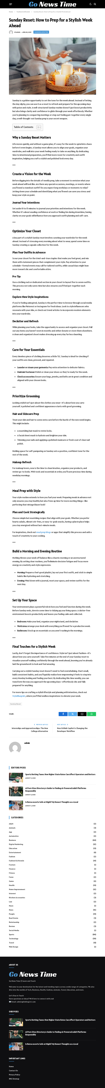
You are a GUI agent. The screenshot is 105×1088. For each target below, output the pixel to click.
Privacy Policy (14, 1075)
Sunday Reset (15, 704)
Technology (13, 938)
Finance (12, 869)
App (10, 832)
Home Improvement (17, 889)
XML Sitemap (14, 1079)
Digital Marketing (16, 844)
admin (18, 32)
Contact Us (13, 1070)
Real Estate (13, 918)
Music (11, 906)
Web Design (13, 947)
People (12, 914)
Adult (11, 824)
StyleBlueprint (18, 696)
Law (10, 902)
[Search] (94, 4)
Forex (11, 877)
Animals (12, 828)
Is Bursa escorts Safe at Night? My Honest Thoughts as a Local (51, 802)
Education (13, 848)
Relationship (14, 922)
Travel (11, 943)
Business (12, 840)
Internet (12, 893)
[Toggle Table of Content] (37, 127)
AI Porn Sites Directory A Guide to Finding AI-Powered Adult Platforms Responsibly (55, 789)
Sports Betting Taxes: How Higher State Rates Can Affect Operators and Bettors (60, 774)
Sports (11, 934)
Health (11, 885)
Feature (12, 865)
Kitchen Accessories (17, 897)
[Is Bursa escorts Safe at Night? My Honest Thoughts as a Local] (16, 805)
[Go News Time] (52, 4)
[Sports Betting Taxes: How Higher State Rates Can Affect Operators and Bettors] (16, 777)
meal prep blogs (43, 532)
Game (11, 881)
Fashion (12, 856)
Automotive (14, 836)
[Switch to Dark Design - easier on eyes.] (90, 4)
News (11, 910)
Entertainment (15, 852)
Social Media (14, 930)
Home (11, 1066)
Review (12, 926)
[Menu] (10, 4)
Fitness (12, 873)
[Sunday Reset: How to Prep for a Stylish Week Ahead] (52, 66)
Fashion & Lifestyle (41, 32)
